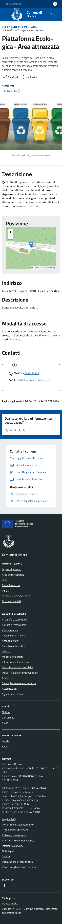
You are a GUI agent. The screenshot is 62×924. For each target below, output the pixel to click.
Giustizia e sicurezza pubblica (17, 667)
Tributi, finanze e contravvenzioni (20, 673)
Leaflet (36, 267)
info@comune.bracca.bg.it (36, 380)
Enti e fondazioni (11, 585)
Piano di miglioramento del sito (19, 867)
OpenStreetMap (48, 267)
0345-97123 (31, 373)
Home (5, 26)
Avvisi (5, 723)
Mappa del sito (10, 903)
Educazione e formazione (15, 662)
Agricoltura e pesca (12, 694)
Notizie (6, 712)
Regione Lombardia (13, 3)
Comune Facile (13, 913)
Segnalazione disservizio (15, 830)
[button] (31, 244)
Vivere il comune (19, 26)
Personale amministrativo (16, 596)
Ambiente (7, 678)
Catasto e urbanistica (13, 646)
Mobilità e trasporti (12, 657)
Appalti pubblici (10, 641)
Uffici (4, 580)
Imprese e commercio (13, 635)
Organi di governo (11, 569)
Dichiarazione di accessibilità (17, 862)
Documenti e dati (11, 601)
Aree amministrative (13, 575)
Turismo (6, 651)
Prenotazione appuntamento (18, 824)
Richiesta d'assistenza (14, 835)
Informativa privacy (12, 846)
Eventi (5, 746)
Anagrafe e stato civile (14, 619)
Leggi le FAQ (9, 819)
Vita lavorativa (10, 630)
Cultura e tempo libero (14, 625)
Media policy (9, 898)
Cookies (6, 856)
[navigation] (4, 14)
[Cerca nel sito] (53, 14)
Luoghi (34, 26)
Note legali (8, 851)
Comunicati (8, 717)
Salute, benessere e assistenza (19, 683)
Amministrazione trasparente (18, 840)
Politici (5, 591)
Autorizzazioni (9, 689)
